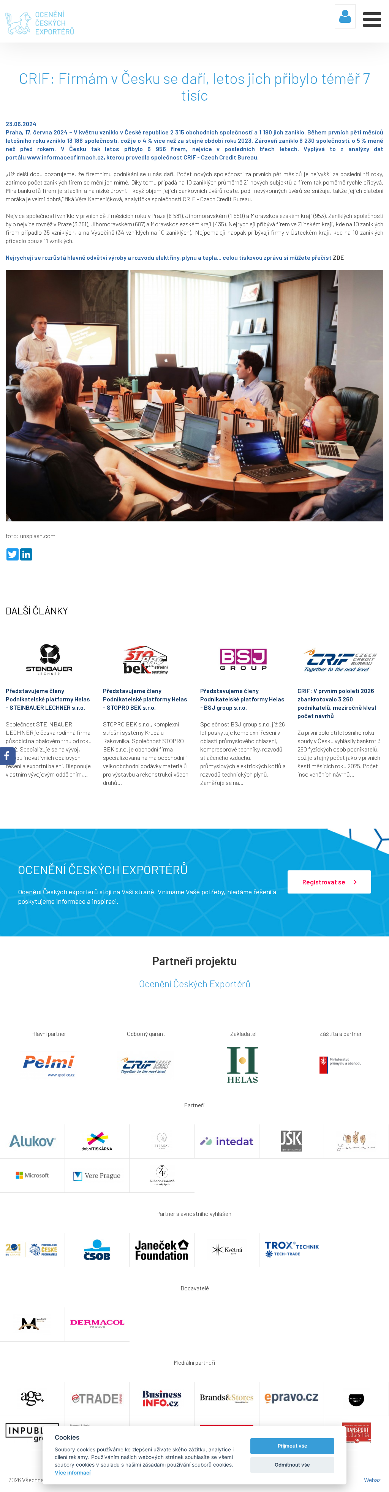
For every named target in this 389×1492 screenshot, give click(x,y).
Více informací (73, 1473)
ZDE (338, 257)
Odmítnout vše (292, 1465)
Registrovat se (324, 882)
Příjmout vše (292, 1446)
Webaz (372, 1479)
